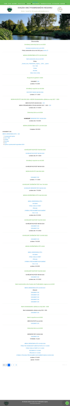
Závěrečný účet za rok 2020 (35, 328)
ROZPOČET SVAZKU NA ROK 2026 (35, 92)
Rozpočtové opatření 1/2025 (35, 77)
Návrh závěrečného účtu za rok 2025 (35, 59)
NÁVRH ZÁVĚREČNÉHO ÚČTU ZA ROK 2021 (35, 287)
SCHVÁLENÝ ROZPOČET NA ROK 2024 (35, 220)
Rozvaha (35, 70)
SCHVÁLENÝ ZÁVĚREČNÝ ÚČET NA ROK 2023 (35, 188)
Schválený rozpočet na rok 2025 (35, 160)
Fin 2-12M (35, 66)
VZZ (6, 142)
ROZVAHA (35, 203)
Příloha (6, 139)
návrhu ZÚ (45, 50)
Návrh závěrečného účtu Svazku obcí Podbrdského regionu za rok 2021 (35, 284)
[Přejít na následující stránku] (13, 365)
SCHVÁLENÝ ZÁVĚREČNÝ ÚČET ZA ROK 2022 (35, 235)
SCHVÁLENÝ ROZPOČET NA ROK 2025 (35, 149)
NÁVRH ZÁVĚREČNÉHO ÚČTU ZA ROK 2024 (35, 125)
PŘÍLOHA (35, 208)
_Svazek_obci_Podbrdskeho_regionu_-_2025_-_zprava (35, 63)
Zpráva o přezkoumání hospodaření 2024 (14, 144)
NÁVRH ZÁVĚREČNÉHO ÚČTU (35, 201)
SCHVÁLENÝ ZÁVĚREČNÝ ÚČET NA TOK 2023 (35, 184)
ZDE (38, 81)
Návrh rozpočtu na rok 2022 (35, 317)
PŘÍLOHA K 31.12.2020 (35, 352)
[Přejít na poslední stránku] (16, 365)
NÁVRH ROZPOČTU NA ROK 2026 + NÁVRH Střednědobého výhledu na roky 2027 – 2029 (35, 99)
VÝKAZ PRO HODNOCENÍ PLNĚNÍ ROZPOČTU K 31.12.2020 (35, 345)
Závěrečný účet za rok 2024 (35, 112)
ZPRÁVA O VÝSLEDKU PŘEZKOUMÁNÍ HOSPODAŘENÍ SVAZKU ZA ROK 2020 (35, 355)
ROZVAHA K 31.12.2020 (35, 350)
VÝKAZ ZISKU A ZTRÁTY (35, 206)
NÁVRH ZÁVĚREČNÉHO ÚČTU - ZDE (11, 134)
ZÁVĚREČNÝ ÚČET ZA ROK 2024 (38, 118)
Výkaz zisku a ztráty (35, 73)
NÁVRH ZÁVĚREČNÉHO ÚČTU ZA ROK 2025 (35, 55)
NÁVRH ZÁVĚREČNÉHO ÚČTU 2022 (35, 246)
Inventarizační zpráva (10, 136)
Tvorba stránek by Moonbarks (35, 403)
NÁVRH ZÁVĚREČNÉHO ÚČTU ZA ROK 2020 (35, 343)
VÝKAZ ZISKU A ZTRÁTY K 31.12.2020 (35, 348)
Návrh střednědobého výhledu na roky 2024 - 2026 (35, 306)
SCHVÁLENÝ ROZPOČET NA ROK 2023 (35, 271)
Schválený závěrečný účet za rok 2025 (35, 44)
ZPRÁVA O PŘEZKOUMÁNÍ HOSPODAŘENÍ (35, 210)
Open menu (35, 2)
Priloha (35, 68)
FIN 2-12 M (35, 213)
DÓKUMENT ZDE (35, 228)
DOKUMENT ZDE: (35, 177)
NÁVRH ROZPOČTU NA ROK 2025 (35, 171)
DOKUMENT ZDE (35, 226)
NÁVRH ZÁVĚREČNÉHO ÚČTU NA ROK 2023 (35, 195)
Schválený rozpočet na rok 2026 (35, 88)
